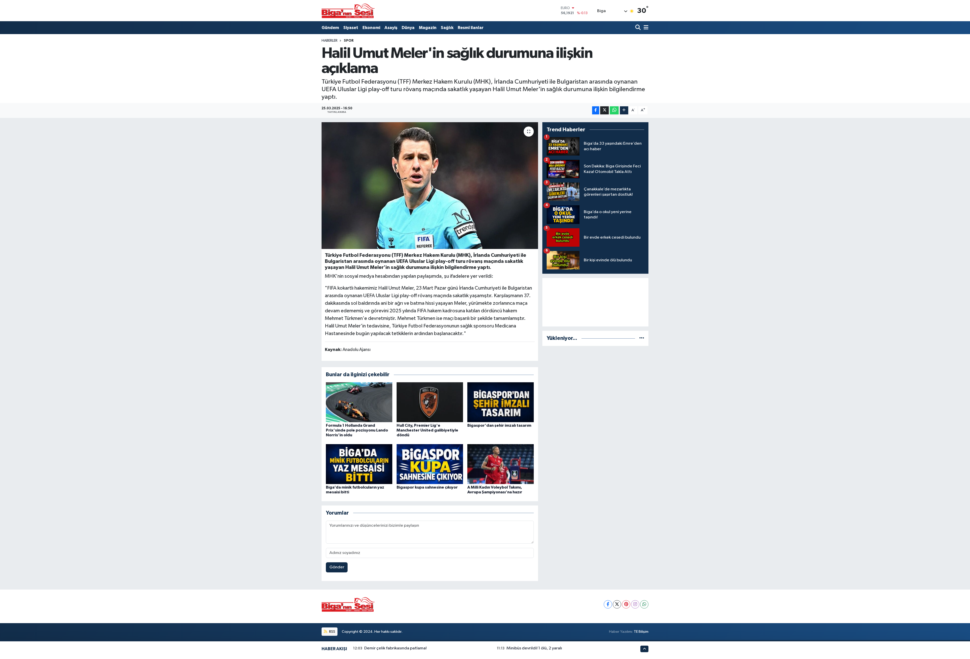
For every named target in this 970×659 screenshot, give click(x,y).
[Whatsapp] (644, 604)
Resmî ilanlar (470, 28)
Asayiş (390, 28)
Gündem (330, 28)
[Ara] (638, 27)
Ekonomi (371, 28)
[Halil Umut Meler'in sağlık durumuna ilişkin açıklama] (430, 185)
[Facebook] (608, 604)
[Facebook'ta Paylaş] (595, 110)
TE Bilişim (641, 631)
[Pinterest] (626, 604)
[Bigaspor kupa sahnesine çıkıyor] (430, 464)
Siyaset (350, 28)
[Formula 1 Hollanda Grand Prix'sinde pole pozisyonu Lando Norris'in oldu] (359, 402)
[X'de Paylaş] (604, 110)
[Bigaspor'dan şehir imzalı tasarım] (500, 402)
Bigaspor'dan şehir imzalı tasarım (499, 425)
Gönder (336, 567)
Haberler (329, 40)
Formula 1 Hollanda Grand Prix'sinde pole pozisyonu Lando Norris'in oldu (357, 430)
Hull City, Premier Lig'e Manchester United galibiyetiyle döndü (427, 430)
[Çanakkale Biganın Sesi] (348, 10)
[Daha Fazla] (624, 110)
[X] (617, 604)
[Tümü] (641, 338)
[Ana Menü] (645, 27)
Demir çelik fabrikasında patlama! (395, 648)
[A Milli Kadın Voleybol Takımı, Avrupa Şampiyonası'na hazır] (500, 464)
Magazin (428, 28)
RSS (331, 631)
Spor (349, 40)
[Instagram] (635, 604)
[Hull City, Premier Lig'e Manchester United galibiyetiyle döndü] (430, 402)
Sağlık (447, 28)
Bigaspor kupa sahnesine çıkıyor (427, 487)
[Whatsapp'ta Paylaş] (614, 110)
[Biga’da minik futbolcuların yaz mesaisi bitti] (359, 464)
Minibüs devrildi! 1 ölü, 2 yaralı (534, 648)
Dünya (408, 28)
